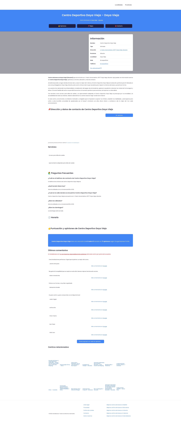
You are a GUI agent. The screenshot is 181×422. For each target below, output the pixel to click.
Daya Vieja (94, 20)
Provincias (128, 5)
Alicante (100, 20)
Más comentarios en (99, 266)
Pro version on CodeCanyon (72, 142)
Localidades (119, 5)
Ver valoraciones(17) (96, 68)
